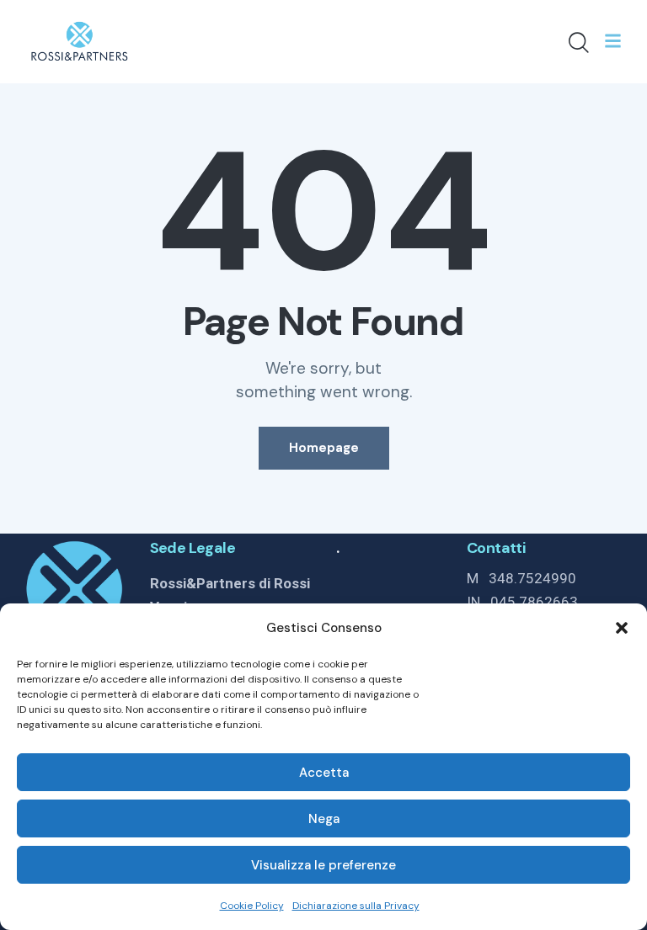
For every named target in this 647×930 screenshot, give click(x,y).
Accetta (324, 772)
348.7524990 (532, 578)
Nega (324, 818)
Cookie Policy (252, 905)
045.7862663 (534, 601)
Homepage (324, 447)
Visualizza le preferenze (323, 865)
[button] (621, 627)
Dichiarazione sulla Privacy (356, 905)
